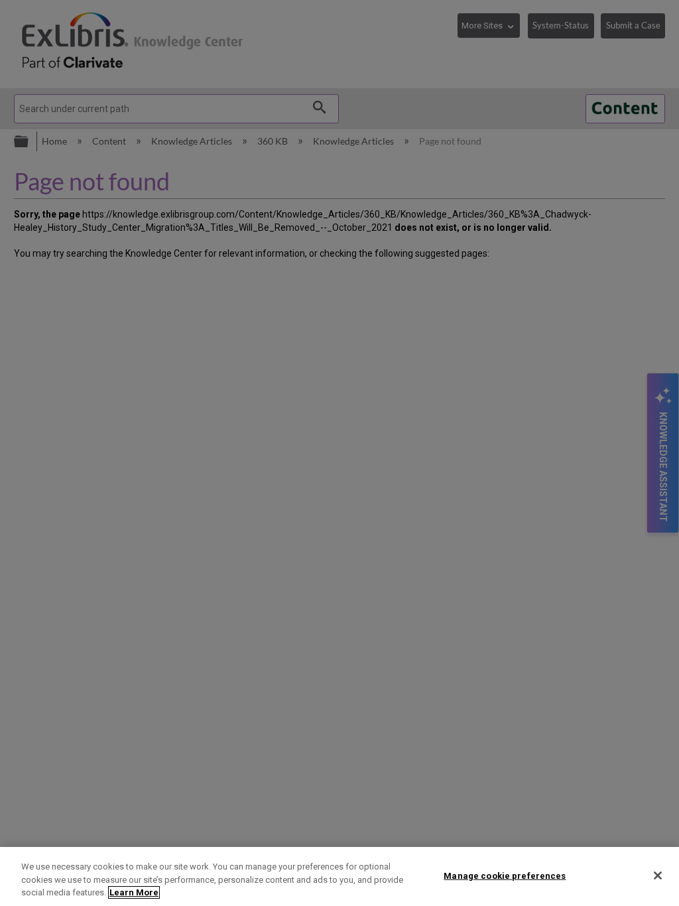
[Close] (657, 875)
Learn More (133, 892)
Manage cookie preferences (505, 875)
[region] (339, 876)
